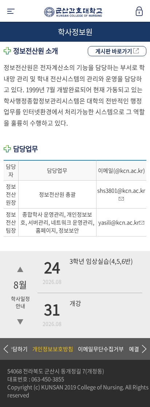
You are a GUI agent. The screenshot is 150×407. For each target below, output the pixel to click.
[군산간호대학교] (71, 13)
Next (140, 349)
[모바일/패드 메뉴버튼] (11, 12)
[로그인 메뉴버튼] (142, 13)
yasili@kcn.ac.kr (118, 222)
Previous (5, 349)
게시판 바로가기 (114, 51)
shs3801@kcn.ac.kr (121, 190)
